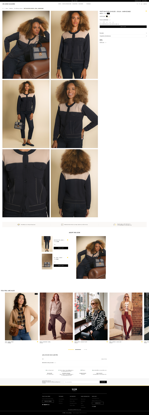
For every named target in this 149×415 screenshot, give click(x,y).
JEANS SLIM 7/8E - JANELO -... (59, 240)
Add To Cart (61, 265)
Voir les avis (102, 42)
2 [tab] (78, 349)
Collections (61, 403)
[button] (123, 19)
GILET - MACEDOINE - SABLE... (45, 341)
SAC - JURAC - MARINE (58, 257)
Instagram (93, 406)
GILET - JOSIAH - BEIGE (9, 341)
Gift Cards (60, 401)
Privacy (78, 409)
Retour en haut (147, 397)
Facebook (92, 406)
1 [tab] (71, 349)
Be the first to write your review (48, 362)
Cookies (82, 405)
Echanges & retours (73, 403)
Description (102, 33)
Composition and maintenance (105, 35)
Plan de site (84, 412)
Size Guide (83, 401)
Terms (80, 409)
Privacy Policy (83, 407)
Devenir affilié (72, 401)
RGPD (81, 412)
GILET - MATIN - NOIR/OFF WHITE (81, 341)
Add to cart (123, 26)
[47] (109, 16)
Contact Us (97, 403)
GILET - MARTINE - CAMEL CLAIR (115, 341)
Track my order (48, 401)
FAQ (81, 403)
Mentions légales (76, 412)
